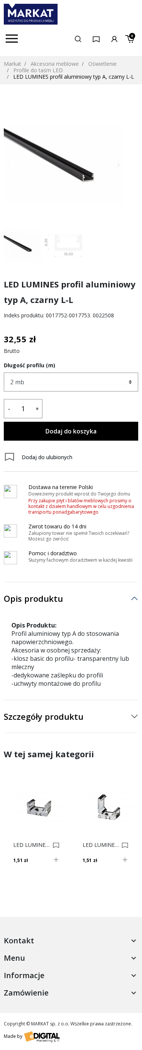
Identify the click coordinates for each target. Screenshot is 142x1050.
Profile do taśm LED (38, 70)
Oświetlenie (102, 63)
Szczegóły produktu (43, 716)
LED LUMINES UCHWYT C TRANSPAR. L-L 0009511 (101, 845)
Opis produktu (33, 598)
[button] (78, 39)
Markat (12, 63)
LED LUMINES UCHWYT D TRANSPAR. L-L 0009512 (31, 845)
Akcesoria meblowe (55, 63)
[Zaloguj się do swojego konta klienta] (114, 38)
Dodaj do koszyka (71, 431)
